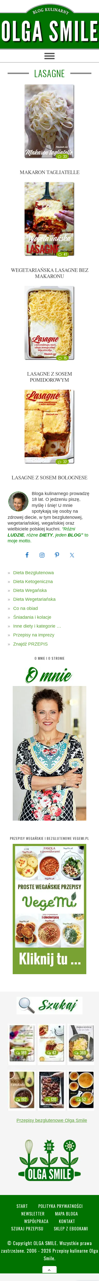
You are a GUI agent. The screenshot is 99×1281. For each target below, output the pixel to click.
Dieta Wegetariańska (34, 599)
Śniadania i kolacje (32, 617)
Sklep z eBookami (71, 1228)
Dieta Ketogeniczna (33, 581)
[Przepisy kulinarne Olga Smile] (49, 31)
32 (65, 461)
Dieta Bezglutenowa (33, 572)
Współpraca (36, 1221)
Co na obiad (25, 608)
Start (22, 1206)
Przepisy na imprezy (33, 634)
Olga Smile (45, 1243)
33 (65, 156)
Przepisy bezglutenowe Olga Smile (51, 1120)
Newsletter (33, 1213)
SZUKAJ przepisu (27, 1228)
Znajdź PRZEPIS (30, 644)
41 (65, 254)
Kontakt (67, 1221)
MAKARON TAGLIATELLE (49, 172)
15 (65, 357)
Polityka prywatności (60, 1206)
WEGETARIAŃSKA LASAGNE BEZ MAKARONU (49, 273)
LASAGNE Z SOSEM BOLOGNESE (49, 477)
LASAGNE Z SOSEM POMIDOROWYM (49, 376)
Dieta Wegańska (30, 590)
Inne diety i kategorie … (37, 626)
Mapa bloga (66, 1213)
